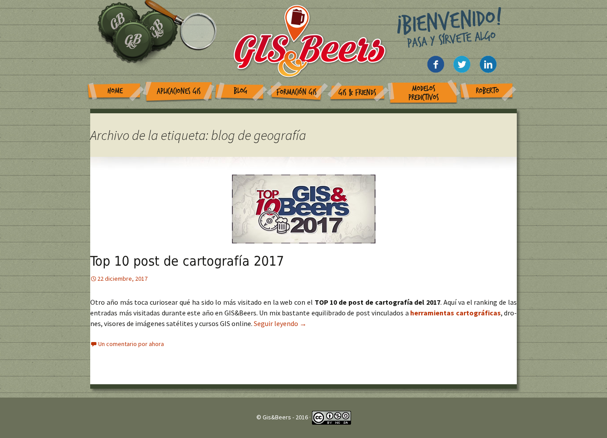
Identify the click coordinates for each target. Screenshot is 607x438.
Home (115, 91)
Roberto (487, 91)
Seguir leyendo (280, 323)
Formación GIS (296, 92)
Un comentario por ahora (131, 344)
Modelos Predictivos (423, 93)
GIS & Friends (357, 92)
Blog (241, 91)
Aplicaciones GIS (179, 91)
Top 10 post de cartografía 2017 (187, 261)
